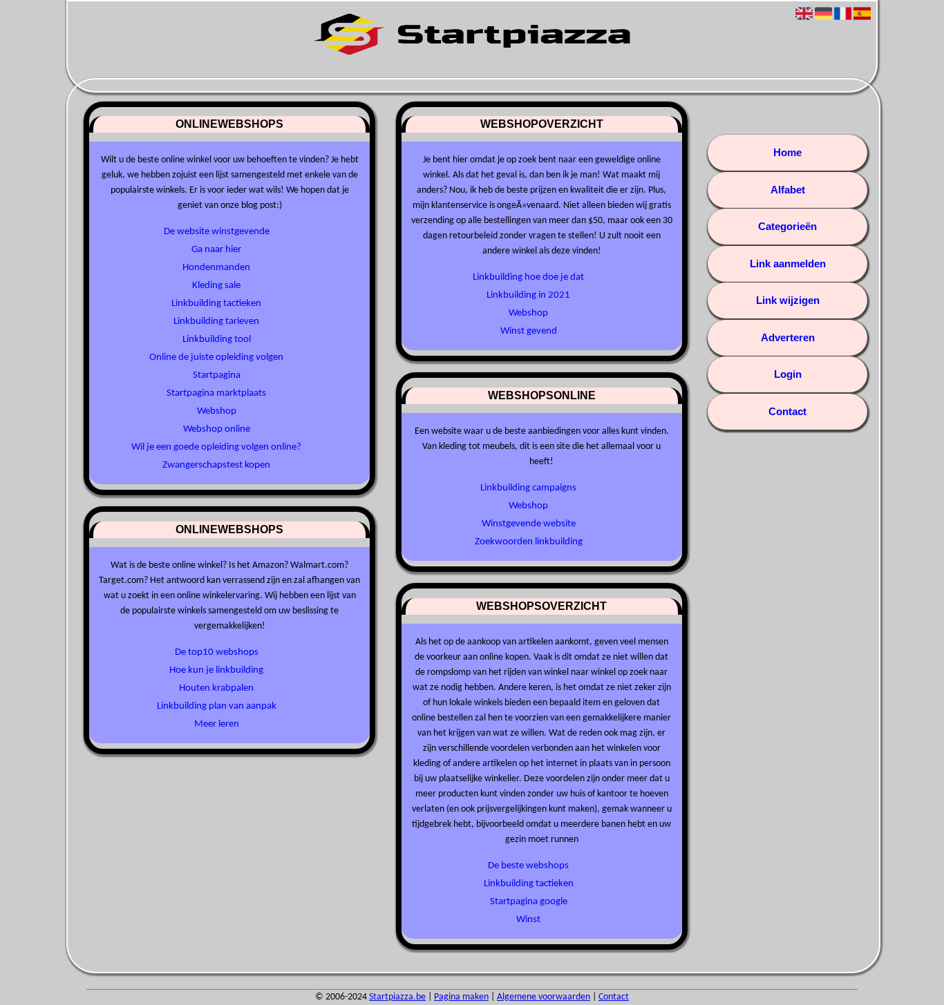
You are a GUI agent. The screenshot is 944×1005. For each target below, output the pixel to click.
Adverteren (788, 337)
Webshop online (216, 429)
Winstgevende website (529, 524)
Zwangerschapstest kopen (216, 465)
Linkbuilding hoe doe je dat (528, 277)
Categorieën (787, 226)
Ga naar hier (216, 250)
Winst (528, 920)
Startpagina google (528, 902)
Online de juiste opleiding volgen (216, 357)
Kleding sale (216, 285)
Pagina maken (461, 997)
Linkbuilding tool (216, 339)
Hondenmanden (216, 267)
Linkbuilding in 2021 (528, 295)
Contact (787, 411)
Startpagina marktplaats (216, 393)
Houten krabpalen (216, 688)
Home (787, 152)
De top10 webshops (216, 652)
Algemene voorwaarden (543, 997)
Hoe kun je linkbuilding (216, 670)
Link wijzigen (788, 300)
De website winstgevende (217, 232)
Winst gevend (528, 331)
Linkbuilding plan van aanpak (216, 706)
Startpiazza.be (397, 997)
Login (788, 374)
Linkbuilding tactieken (216, 303)
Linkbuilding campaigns (528, 488)
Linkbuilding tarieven (216, 321)
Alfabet (788, 189)
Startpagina (216, 375)
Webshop (216, 411)
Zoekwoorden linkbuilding (529, 542)
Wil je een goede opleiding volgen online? (216, 447)
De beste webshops (528, 866)
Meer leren (216, 724)
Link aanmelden (788, 263)
